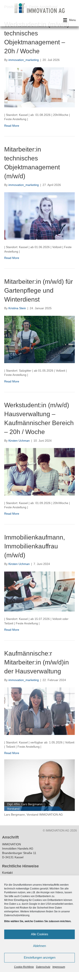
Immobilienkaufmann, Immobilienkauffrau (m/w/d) (34, 546)
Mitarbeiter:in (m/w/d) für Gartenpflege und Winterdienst (38, 290)
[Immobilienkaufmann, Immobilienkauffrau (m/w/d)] (39, 591)
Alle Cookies (39, 934)
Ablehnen (39, 946)
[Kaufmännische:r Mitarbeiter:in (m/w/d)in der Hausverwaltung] (39, 711)
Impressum (58, 966)
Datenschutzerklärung (16, 915)
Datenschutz (43, 966)
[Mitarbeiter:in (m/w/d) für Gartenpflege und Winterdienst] (39, 339)
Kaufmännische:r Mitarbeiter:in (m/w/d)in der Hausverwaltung (36, 662)
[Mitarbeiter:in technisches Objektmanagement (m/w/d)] (39, 215)
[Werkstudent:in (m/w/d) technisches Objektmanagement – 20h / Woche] (39, 87)
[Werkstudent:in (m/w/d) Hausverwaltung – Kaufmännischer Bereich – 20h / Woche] (39, 471)
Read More (11, 125)
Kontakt (7, 872)
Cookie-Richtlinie (24, 966)
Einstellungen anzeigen (39, 957)
